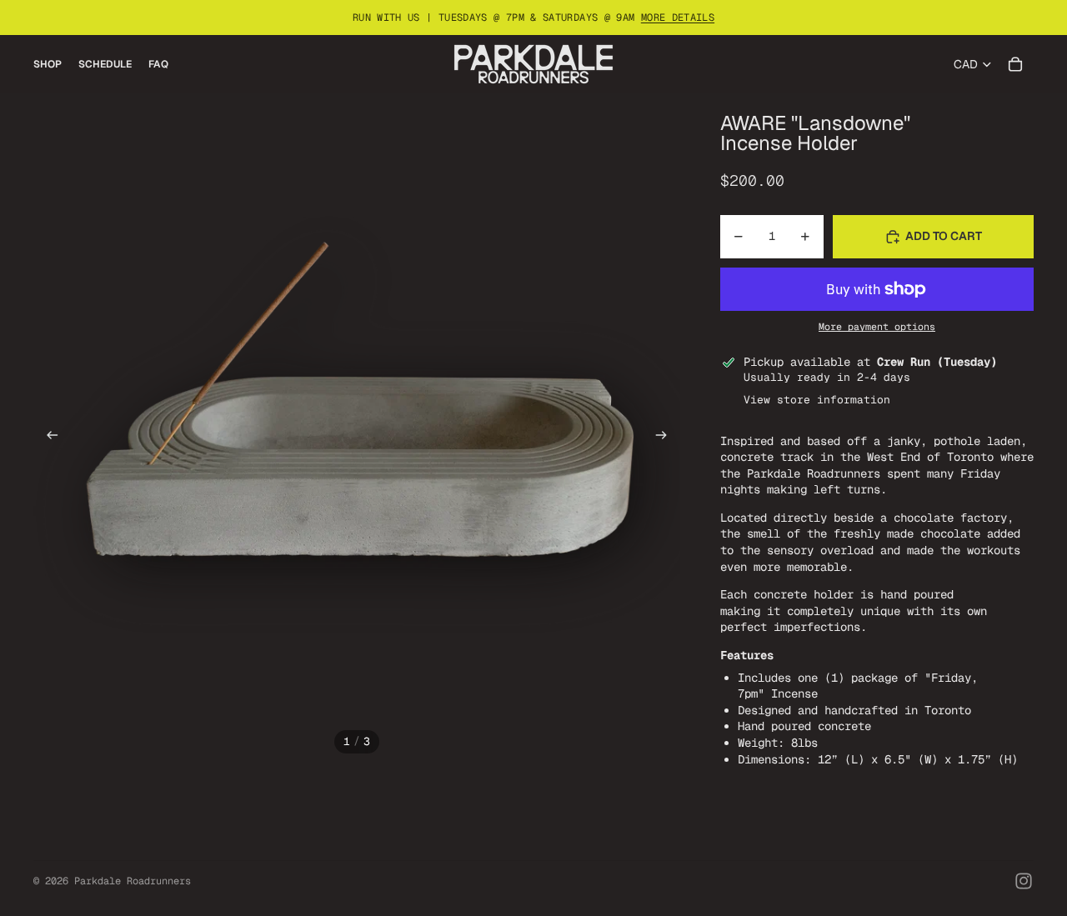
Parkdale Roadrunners (132, 881)
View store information (817, 400)
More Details (677, 17)
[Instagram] (1024, 881)
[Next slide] (666, 436)
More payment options (877, 326)
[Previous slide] (47, 436)
